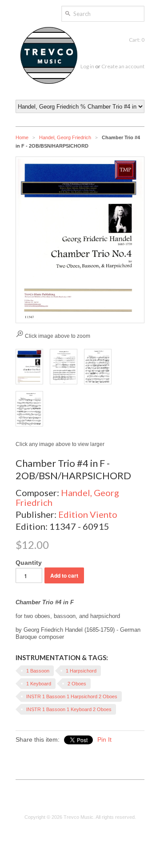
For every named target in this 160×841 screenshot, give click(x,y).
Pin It (104, 739)
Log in (87, 66)
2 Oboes (77, 683)
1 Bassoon (37, 670)
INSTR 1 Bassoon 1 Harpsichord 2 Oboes (71, 696)
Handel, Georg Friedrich (65, 137)
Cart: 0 (136, 39)
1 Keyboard (38, 683)
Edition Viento (87, 514)
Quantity (29, 562)
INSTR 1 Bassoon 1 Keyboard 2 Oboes (69, 709)
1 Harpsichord (81, 670)
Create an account (122, 66)
